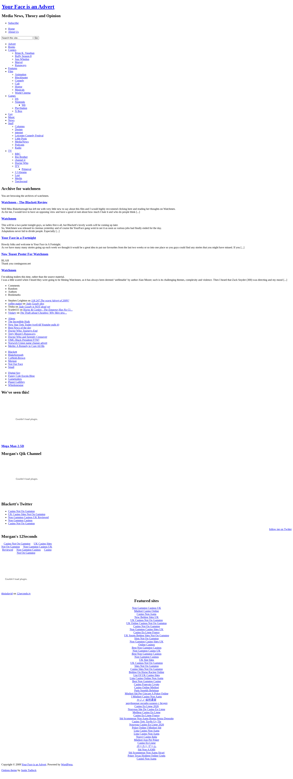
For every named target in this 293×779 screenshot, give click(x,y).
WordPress (67, 764)
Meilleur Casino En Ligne (146, 712)
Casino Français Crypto (146, 684)
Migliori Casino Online (146, 611)
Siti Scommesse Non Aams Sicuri (146, 752)
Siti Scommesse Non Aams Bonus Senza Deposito (147, 718)
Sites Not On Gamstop (146, 666)
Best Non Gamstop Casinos (146, 647)
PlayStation (21, 108)
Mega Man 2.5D (12, 446)
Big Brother (21, 156)
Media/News (22, 141)
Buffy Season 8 (23, 56)
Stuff (10, 123)
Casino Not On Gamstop (21, 511)
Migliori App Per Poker (146, 739)
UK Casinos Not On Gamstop (146, 620)
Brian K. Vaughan (24, 53)
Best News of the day (19, 327)
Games (12, 95)
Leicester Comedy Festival (29, 135)
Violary (12, 312)
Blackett (12, 351)
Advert (12, 43)
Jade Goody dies (35, 303)
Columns (20, 126)
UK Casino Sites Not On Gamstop (26, 514)
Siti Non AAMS (146, 749)
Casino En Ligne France (146, 632)
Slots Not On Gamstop (146, 638)
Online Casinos (146, 644)
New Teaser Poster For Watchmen (24, 254)
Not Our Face (15, 364)
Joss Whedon (22, 59)
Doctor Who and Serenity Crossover (27, 336)
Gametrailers (15, 379)
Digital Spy (14, 372)
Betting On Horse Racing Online (146, 672)
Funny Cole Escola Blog (21, 375)
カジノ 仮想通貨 (146, 699)
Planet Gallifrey (16, 382)
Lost (17, 175)
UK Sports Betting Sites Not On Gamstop (146, 635)
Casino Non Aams (146, 614)
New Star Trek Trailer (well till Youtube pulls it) (33, 324)
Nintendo (20, 101)
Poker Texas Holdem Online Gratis (146, 755)
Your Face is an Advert (34, 764)
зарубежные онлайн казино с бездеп (147, 703)
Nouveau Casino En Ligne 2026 (146, 724)
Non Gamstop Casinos (20, 520)
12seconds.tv (24, 593)
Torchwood (21, 181)
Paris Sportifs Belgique (146, 690)
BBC (18, 153)
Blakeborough (15, 354)
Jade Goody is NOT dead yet (34, 306)
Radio (18, 147)
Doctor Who (21, 163)
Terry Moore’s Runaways (21, 333)
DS (16, 98)
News (11, 120)
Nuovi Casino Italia (146, 736)
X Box (18, 111)
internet (19, 132)
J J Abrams (21, 172)
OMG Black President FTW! (23, 339)
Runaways (20, 65)
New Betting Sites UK (146, 617)
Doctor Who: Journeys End (22, 330)
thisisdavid (7, 593)
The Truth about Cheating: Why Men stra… (43, 312)
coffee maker (15, 303)
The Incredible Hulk (19, 321)
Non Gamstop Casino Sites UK (146, 629)
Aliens (11, 318)
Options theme (9, 770)
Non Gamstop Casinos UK (146, 608)
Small (11, 367)
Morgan (12, 361)
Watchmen (8, 218)
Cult (17, 83)
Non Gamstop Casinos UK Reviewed (28, 517)
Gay (10, 114)
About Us (13, 31)
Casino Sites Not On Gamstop (146, 669)
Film (10, 71)
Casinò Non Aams (146, 758)
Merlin (18, 178)
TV (10, 150)
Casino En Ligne (147, 742)
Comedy (19, 80)
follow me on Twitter (280, 529)
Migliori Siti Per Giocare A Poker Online (146, 693)
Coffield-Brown (16, 357)
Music (11, 117)
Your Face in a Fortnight (18, 238)
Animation (20, 74)
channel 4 (20, 160)
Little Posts (21, 138)
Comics (12, 50)
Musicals (19, 89)
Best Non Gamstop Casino (146, 681)
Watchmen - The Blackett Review (24, 202)
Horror (18, 86)
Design (19, 129)
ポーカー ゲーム (146, 746)
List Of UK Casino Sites (146, 675)
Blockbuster (21, 77)
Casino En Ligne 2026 (146, 706)
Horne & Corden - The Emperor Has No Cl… (48, 309)
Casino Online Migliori (146, 687)
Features (12, 68)
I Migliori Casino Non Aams (146, 696)
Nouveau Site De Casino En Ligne (146, 709)
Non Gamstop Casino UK (147, 650)
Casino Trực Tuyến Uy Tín (146, 721)
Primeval (26, 169)
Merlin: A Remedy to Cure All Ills (26, 346)
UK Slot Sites (146, 659)
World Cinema (23, 92)
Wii (23, 105)
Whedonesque (15, 385)
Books (11, 46)
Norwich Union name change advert (27, 343)
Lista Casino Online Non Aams (146, 678)
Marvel (19, 62)
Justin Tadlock (28, 770)
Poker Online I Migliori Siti (146, 727)
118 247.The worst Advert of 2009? (50, 300)
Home (11, 28)
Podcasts (19, 144)
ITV (17, 166)
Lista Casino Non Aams (146, 730)
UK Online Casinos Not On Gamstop (146, 623)
